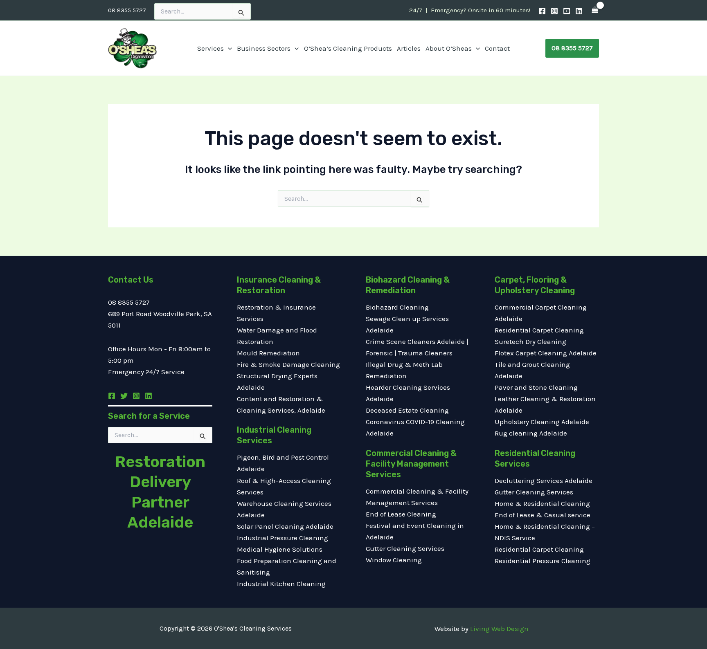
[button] (228, 48)
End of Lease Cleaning (401, 514)
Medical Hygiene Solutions (279, 549)
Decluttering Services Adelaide (543, 480)
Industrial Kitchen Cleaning (281, 583)
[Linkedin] (579, 11)
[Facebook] (542, 11)
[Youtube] (566, 11)
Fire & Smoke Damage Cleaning (288, 364)
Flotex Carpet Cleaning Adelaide (546, 353)
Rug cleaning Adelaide (531, 433)
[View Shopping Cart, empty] (595, 10)
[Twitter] (124, 396)
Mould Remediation (269, 353)
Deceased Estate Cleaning (407, 410)
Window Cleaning (394, 560)
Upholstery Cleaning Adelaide (542, 422)
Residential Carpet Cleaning (539, 330)
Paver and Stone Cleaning (536, 387)
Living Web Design (499, 628)
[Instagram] (554, 11)
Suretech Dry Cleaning (530, 341)
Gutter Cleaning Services (405, 548)
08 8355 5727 (127, 10)
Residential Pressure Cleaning (542, 561)
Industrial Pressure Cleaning (282, 538)
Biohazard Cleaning (397, 307)
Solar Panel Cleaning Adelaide (285, 526)
